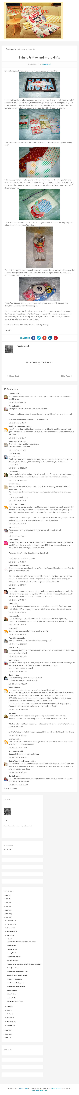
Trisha (11, 471)
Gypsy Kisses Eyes (12, 960)
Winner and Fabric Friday (15, 1001)
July (8, 939)
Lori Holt (12, 454)
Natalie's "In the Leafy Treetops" (17, 975)
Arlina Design (55, 1088)
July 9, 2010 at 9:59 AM (17, 450)
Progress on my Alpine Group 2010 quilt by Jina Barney (24, 964)
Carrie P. (12, 776)
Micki (11, 527)
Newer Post (14, 376)
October (9, 928)
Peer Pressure (11, 945)
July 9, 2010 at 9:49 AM (17, 438)
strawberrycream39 (17, 565)
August (9, 935)
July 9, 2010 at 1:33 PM (17, 501)
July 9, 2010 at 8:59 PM (17, 625)
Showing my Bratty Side (14, 979)
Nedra (11, 616)
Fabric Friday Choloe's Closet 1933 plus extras (21, 941)
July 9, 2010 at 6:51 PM (17, 585)
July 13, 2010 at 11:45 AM (18, 785)
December (10, 920)
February (10, 1021)
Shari (11, 603)
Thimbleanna (14, 638)
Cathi (11, 675)
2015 (6, 899)
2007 (6, 1038)
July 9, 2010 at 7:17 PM (17, 600)
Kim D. (11, 647)
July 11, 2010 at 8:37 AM (18, 735)
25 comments (46, 64)
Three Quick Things (13, 968)
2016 (6, 895)
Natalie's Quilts (12, 990)
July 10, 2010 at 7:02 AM (18, 684)
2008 (6, 1034)
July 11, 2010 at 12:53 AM (18, 710)
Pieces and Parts (12, 949)
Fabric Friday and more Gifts (16, 986)
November (10, 924)
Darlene (12, 393)
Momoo (12, 739)
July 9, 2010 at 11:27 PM (18, 656)
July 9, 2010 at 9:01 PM (17, 634)
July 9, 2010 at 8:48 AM (17, 402)
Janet (11, 660)
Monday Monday (12, 953)
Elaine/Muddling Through (19, 761)
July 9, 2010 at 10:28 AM (18, 468)
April (8, 1014)
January (9, 1025)
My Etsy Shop (8, 849)
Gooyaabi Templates (39, 1090)
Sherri (7, 222)
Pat (10, 588)
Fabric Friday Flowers (13, 956)
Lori (10, 270)
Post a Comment (10, 788)
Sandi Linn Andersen (17, 426)
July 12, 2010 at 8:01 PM (18, 772)
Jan (10, 713)
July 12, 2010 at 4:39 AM (18, 757)
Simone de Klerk (15, 441)
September (10, 931)
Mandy (12, 540)
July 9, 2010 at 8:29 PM (17, 612)
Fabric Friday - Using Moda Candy (17, 971)
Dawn (11, 628)
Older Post (65, 376)
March (9, 1017)
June (8, 1006)
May (8, 1010)
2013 (6, 906)
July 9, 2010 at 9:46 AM (17, 423)
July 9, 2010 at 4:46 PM (17, 562)
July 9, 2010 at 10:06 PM (18, 644)
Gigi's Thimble (14, 504)
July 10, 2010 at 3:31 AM (18, 671)
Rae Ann (12, 687)
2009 (6, 1030)
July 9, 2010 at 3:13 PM (17, 524)
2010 (7, 917)
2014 (6, 902)
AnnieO (12, 406)
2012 (6, 910)
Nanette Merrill (23, 346)
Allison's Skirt (11, 994)
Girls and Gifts (11, 997)
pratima (12, 484)
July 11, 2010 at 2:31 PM (18, 748)
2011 (6, 914)
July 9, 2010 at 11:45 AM (18, 480)
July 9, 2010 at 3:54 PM (17, 536)
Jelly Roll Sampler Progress (15, 983)
